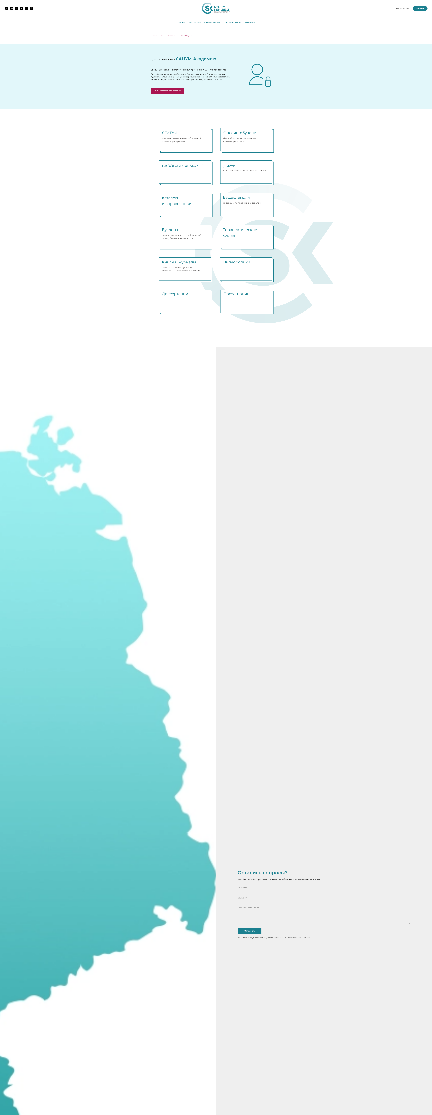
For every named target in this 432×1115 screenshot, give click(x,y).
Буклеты (170, 229)
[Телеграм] (16, 8)
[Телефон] (6, 8)
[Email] (11, 8)
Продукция (195, 22)
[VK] (21, 8)
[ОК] (31, 8)
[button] (167, 91)
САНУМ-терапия (212, 22)
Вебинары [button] (250, 22)
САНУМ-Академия (232, 22)
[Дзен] (26, 8)
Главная (181, 22)
